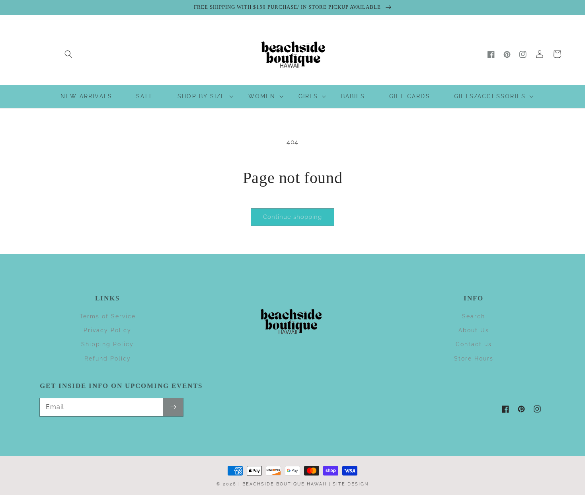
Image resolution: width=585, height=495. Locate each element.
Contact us (474, 344)
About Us (473, 330)
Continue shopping (292, 216)
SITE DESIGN (351, 484)
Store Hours (473, 358)
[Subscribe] (173, 407)
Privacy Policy (107, 330)
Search (473, 316)
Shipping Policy (107, 344)
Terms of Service (108, 316)
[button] (68, 54)
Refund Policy (107, 358)
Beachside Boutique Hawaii (284, 484)
